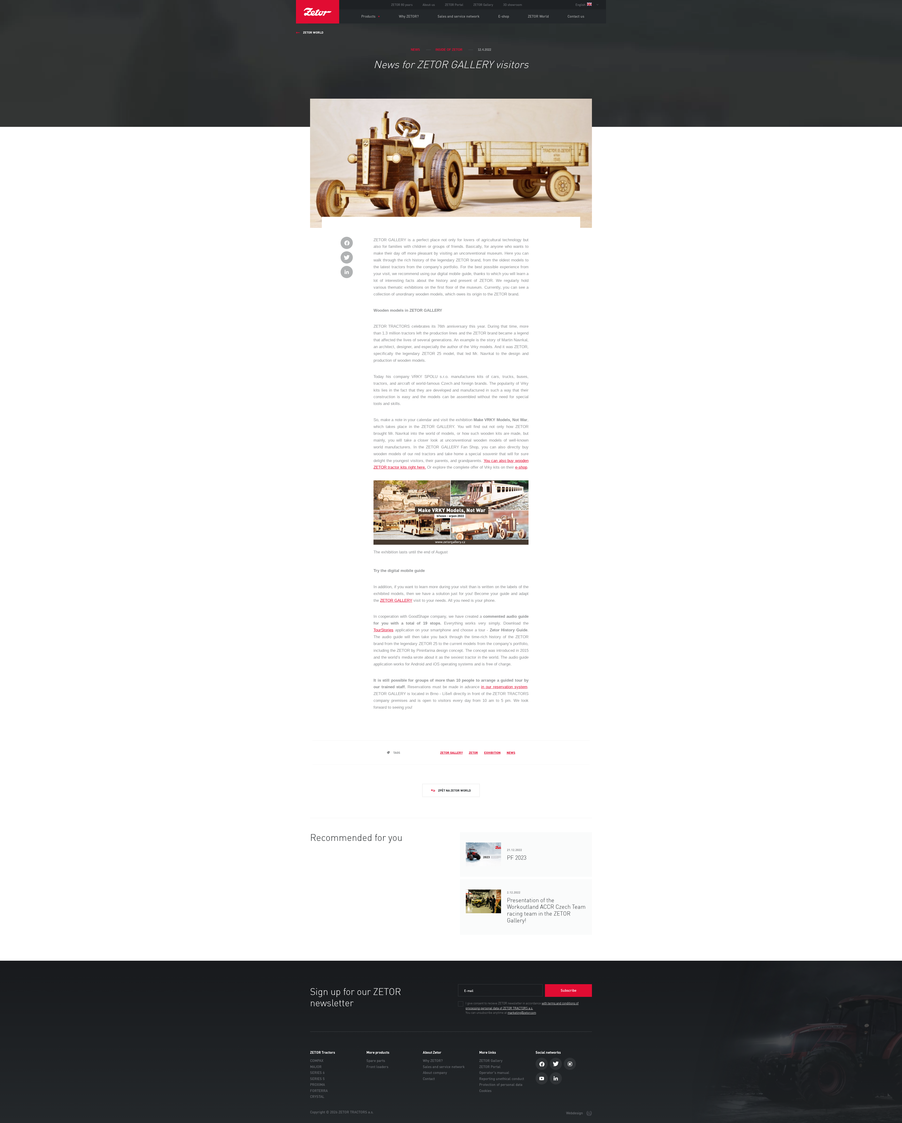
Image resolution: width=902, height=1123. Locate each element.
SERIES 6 (317, 1072)
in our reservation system (504, 687)
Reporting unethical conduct (501, 1078)
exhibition (492, 752)
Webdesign (575, 1113)
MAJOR (316, 1067)
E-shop (503, 16)
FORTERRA (319, 1090)
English (580, 5)
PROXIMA (317, 1084)
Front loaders (377, 1067)
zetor (473, 752)
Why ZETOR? (409, 16)
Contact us (576, 16)
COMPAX (316, 1060)
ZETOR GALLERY (396, 600)
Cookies (485, 1090)
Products (368, 16)
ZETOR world (313, 32)
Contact (429, 1078)
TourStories (383, 630)
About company (435, 1072)
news (511, 752)
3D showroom (512, 5)
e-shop (521, 467)
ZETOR (317, 11)
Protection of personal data (500, 1084)
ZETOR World (538, 16)
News (415, 49)
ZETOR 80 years (401, 5)
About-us (429, 5)
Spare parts (375, 1060)
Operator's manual (494, 1072)
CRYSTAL (317, 1096)
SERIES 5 (317, 1078)
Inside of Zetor (448, 49)
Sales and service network (458, 16)
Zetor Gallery (451, 752)
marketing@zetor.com (522, 1012)
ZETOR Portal (454, 5)
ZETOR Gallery (483, 5)
